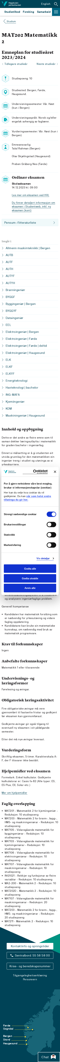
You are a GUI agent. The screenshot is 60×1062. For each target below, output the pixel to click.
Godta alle (30, 568)
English (45, 3)
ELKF (9, 366)
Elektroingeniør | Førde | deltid (26, 345)
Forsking (28, 11)
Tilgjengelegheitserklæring (30, 975)
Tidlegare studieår (16, 64)
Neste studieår (46, 64)
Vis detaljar (43, 558)
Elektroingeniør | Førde (21, 338)
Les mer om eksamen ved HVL (30, 195)
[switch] (51, 524)
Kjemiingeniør (15, 401)
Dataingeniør (14, 318)
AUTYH (10, 283)
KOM (9, 408)
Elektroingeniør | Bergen (22, 331)
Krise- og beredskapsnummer (30, 966)
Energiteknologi (17, 380)
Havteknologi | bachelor (22, 387)
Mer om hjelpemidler (14, 792)
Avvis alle (30, 588)
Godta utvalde (30, 578)
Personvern (30, 979)
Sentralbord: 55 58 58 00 (32, 955)
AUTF (9, 262)
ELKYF (10, 373)
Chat (45, 1057)
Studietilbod (12, 11)
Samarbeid (44, 11)
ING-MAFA (13, 394)
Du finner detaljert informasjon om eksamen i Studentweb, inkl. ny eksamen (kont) (33, 206)
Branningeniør (15, 290)
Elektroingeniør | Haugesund (25, 352)
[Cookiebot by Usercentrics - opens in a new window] (35, 472)
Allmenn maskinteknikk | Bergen (28, 248)
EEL (8, 325)
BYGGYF (11, 310)
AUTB (9, 255)
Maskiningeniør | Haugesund (25, 415)
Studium (11, 21)
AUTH (9, 269)
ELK (8, 359)
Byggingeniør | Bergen (21, 304)
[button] (56, 4)
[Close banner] (55, 472)
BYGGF (10, 297)
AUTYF (10, 276)
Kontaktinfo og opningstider (30, 946)
